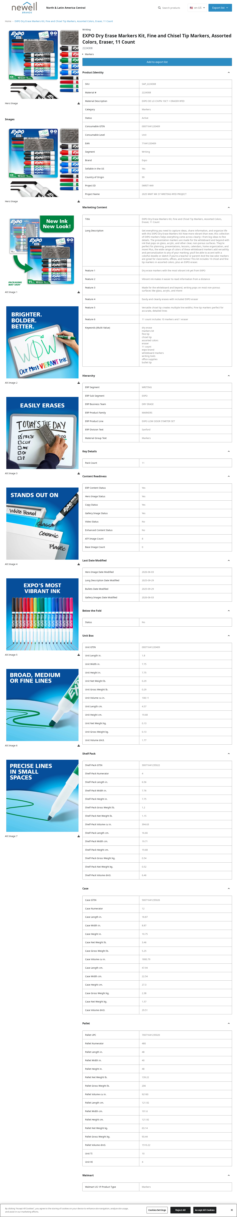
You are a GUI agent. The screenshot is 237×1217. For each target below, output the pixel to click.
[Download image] (79, 103)
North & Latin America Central (65, 7)
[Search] (159, 7)
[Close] (231, 1209)
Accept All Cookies (204, 1210)
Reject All (180, 1210)
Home (8, 21)
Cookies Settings (157, 1210)
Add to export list (157, 62)
